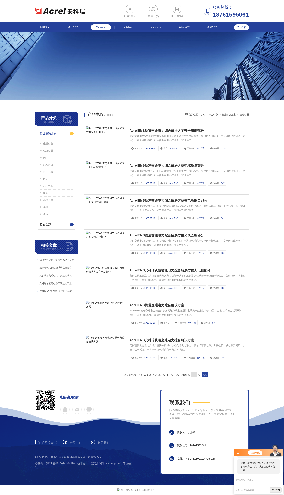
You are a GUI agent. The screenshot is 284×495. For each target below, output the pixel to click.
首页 (202, 114)
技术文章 (156, 27)
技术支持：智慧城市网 (90, 463)
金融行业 (48, 143)
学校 (45, 207)
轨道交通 (48, 150)
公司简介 (48, 442)
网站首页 (45, 27)
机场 (45, 193)
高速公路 (48, 200)
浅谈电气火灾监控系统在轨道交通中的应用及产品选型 (57, 267)
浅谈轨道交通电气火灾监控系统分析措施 (57, 275)
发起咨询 (276, 490)
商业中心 (48, 186)
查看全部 (45, 224)
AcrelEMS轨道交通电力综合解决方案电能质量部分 (167, 165)
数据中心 (48, 171)
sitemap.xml (113, 463)
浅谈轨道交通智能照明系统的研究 (56, 259)
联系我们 (212, 27)
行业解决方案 (48, 133)
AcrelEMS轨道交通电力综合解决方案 (157, 305)
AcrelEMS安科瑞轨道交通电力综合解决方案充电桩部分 (170, 270)
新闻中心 (129, 27)
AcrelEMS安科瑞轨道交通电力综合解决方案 (162, 340)
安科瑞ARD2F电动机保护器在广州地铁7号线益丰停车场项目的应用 (57, 291)
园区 (45, 157)
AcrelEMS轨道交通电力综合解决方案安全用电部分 (167, 130)
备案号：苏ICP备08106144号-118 (55, 463)
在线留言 (184, 27)
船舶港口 (48, 164)
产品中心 (101, 27)
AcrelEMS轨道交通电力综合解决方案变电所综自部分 (168, 200)
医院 (45, 179)
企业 (45, 214)
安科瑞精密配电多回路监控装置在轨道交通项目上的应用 (57, 283)
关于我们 (73, 27)
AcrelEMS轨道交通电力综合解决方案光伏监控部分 (167, 235)
